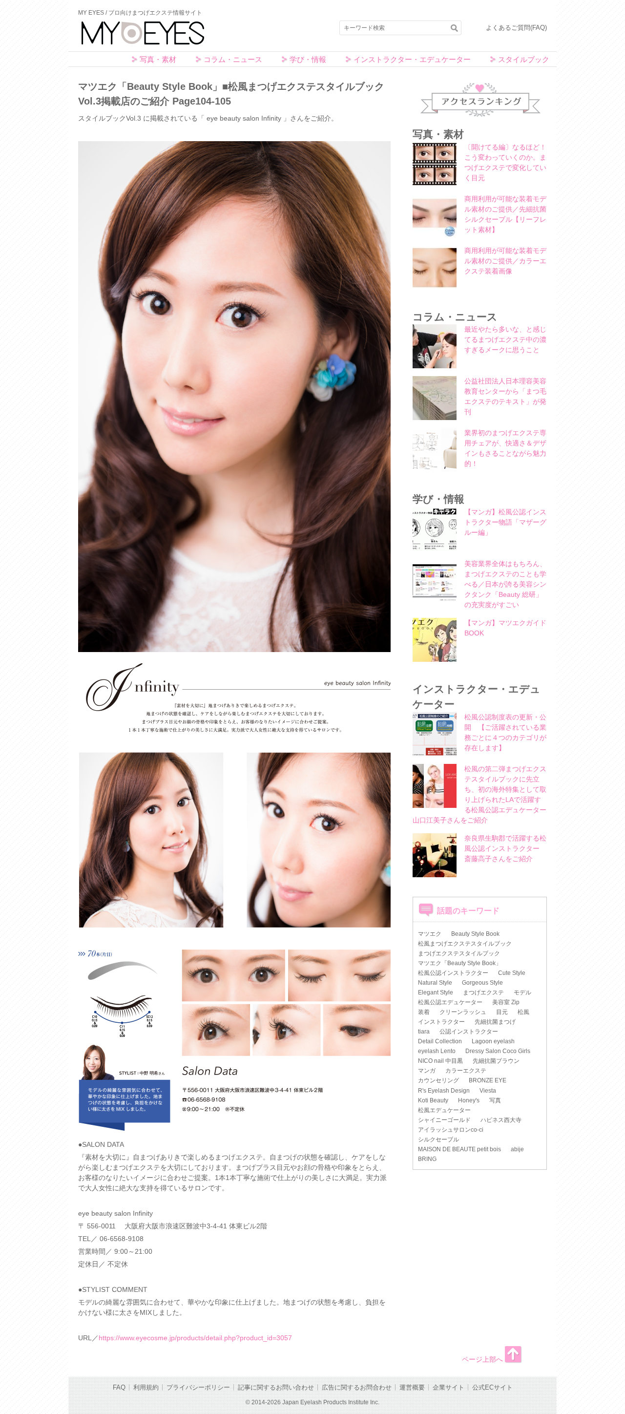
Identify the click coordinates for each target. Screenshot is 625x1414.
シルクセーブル (438, 1139)
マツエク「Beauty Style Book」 (459, 963)
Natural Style (435, 982)
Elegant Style (435, 992)
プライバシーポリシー (198, 1387)
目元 (502, 1012)
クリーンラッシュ (462, 1012)
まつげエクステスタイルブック (459, 953)
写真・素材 (158, 59)
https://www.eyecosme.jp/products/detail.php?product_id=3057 (195, 1338)
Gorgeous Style (482, 982)
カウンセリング (438, 1080)
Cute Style (511, 973)
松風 (523, 1012)
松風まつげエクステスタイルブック (465, 943)
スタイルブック (523, 59)
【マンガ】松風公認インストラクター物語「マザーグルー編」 (505, 522)
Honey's (468, 1100)
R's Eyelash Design (444, 1090)
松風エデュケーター (444, 1110)
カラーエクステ (465, 1070)
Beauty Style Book (475, 933)
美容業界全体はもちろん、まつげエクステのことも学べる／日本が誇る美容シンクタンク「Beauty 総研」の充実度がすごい (505, 584)
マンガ (427, 1070)
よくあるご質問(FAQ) (516, 27)
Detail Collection (440, 1041)
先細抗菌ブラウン (496, 1060)
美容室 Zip (506, 1002)
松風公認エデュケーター (450, 1002)
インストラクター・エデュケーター (412, 59)
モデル (522, 992)
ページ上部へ (482, 1359)
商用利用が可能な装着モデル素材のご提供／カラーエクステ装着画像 (505, 261)
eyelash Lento (437, 1051)
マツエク (429, 933)
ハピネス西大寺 (500, 1120)
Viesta (487, 1090)
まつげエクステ (483, 992)
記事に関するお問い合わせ (276, 1387)
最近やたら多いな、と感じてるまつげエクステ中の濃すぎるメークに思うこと (505, 339)
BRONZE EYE (487, 1080)
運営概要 (412, 1387)
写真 (495, 1100)
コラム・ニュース (233, 59)
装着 (424, 1012)
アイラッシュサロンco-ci (450, 1129)
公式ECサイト (492, 1387)
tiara (424, 1031)
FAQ (119, 1387)
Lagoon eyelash (493, 1041)
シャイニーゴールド (444, 1120)
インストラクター (441, 1021)
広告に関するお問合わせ (357, 1387)
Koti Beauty (433, 1100)
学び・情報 (308, 59)
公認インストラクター (468, 1031)
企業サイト (448, 1387)
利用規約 (146, 1387)
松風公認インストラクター (453, 973)
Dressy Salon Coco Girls (497, 1051)
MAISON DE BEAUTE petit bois (459, 1149)
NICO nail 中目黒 (440, 1060)
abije (517, 1149)
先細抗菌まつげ (495, 1021)
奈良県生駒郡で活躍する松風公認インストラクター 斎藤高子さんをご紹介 (505, 848)
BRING (427, 1159)
